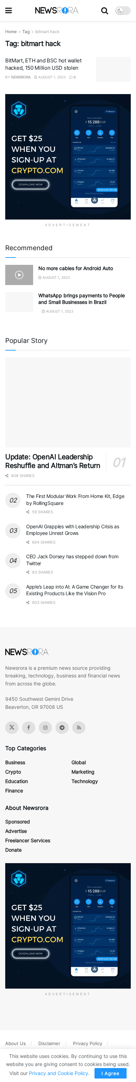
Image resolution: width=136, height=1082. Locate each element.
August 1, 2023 (51, 77)
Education (16, 781)
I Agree (110, 1073)
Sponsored (17, 821)
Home (11, 31)
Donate (13, 850)
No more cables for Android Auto (75, 268)
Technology (84, 781)
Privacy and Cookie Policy (58, 1073)
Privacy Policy (87, 1043)
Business (15, 762)
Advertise (16, 831)
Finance (14, 790)
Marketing (83, 772)
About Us (15, 1043)
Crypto (13, 772)
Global (78, 762)
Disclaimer (49, 1043)
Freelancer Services (27, 840)
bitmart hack (47, 31)
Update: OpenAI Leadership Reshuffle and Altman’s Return (52, 461)
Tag (26, 31)
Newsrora (21, 77)
